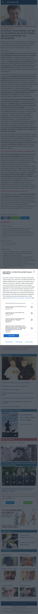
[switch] (31, 307)
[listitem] (19, 303)
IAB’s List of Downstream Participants (21, 298)
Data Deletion (9, 342)
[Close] (34, 272)
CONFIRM (11, 335)
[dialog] (19, 307)
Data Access (19, 342)
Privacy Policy (29, 342)
